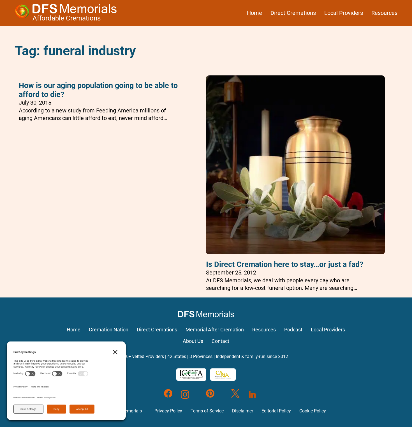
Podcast (293, 330)
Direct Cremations (293, 13)
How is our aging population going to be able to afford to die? (98, 90)
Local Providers (343, 13)
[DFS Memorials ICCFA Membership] (191, 374)
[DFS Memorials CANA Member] (223, 374)
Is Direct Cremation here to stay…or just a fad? (284, 264)
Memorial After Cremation (215, 330)
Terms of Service (207, 411)
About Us (193, 341)
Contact (220, 341)
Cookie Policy (312, 411)
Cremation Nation (108, 330)
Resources (384, 13)
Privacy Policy (168, 411)
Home (254, 13)
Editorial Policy (276, 411)
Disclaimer (242, 411)
